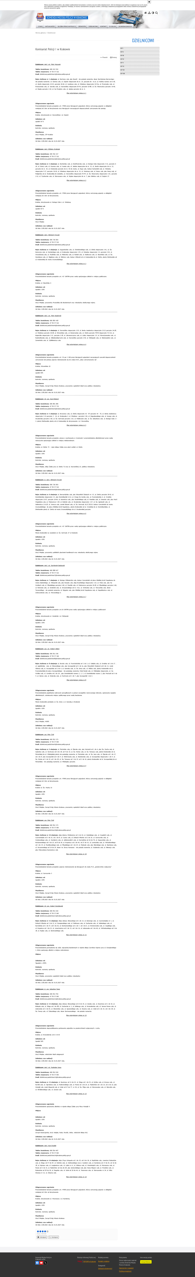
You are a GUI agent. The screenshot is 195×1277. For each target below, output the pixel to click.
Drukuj (114, 57)
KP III (122, 55)
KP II (122, 52)
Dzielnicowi (51, 33)
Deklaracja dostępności (105, 1268)
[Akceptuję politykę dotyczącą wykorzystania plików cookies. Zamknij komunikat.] (149, 2)
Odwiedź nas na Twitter (45, 1263)
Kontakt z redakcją (103, 1261)
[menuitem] (40, 26)
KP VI (122, 66)
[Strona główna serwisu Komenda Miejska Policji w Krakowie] (145, 12)
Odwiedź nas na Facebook (37, 1263)
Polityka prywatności (125, 1271)
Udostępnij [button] (43, 1237)
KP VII (122, 70)
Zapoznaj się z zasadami (126, 1268)
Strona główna (40, 33)
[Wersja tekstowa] (153, 12)
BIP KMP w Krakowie (90, 1261)
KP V (122, 63)
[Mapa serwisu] (149, 12)
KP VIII (123, 73)
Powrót (104, 57)
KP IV (122, 59)
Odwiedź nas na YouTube (41, 1263)
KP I (122, 48)
